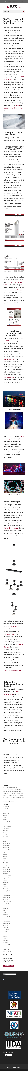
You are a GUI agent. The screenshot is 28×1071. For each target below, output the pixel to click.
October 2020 (6, 847)
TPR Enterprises (9, 359)
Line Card (11, 1066)
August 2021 (6, 828)
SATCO (6, 159)
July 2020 (5, 854)
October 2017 (6, 925)
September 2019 (7, 875)
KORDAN (11, 533)
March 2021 (5, 837)
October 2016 (6, 949)
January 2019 (6, 893)
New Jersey (16, 626)
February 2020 (6, 865)
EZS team (9, 341)
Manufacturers (16, 1067)
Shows (12, 377)
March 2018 (5, 914)
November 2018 (6, 897)
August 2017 (6, 929)
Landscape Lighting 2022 (8, 801)
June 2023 (5, 808)
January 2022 (6, 824)
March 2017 (5, 940)
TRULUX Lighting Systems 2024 (10, 787)
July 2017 (5, 931)
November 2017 (6, 923)
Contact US (18, 1066)
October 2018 (6, 899)
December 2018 (6, 895)
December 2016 (6, 944)
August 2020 (6, 852)
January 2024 (6, 806)
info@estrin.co (9, 961)
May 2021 (5, 832)
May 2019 (5, 884)
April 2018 (5, 912)
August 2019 (6, 878)
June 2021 (5, 830)
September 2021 (7, 826)
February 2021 (6, 839)
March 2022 (5, 819)
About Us (8, 1067)
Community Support (8, 965)
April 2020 (5, 860)
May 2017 (5, 936)
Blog (6, 1066)
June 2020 (5, 856)
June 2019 (5, 882)
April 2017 (5, 938)
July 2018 (5, 906)
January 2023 (6, 813)
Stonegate (7, 670)
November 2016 (6, 947)
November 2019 (6, 871)
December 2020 (6, 843)
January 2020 (6, 867)
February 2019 (6, 890)
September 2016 (7, 951)
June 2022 (5, 815)
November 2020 (6, 845)
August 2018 (6, 903)
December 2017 (6, 921)
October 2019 (6, 873)
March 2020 (5, 862)
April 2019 (5, 886)
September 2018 (7, 901)
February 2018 (6, 916)
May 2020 (5, 858)
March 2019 (5, 888)
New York (9, 626)
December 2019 (6, 869)
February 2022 (6, 821)
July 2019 (5, 880)
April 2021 (5, 834)
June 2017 (5, 934)
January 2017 (6, 942)
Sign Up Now (8, 1055)
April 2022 (5, 817)
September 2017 (7, 927)
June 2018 (5, 908)
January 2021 (6, 841)
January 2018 (6, 919)
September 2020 (7, 849)
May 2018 (5, 910)
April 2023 (5, 811)
